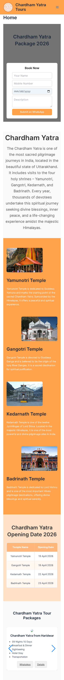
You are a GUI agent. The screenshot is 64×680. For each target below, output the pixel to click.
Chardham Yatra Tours (30, 7)
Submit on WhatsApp (32, 111)
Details (40, 664)
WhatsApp (25, 664)
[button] (53, 648)
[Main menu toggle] (57, 7)
